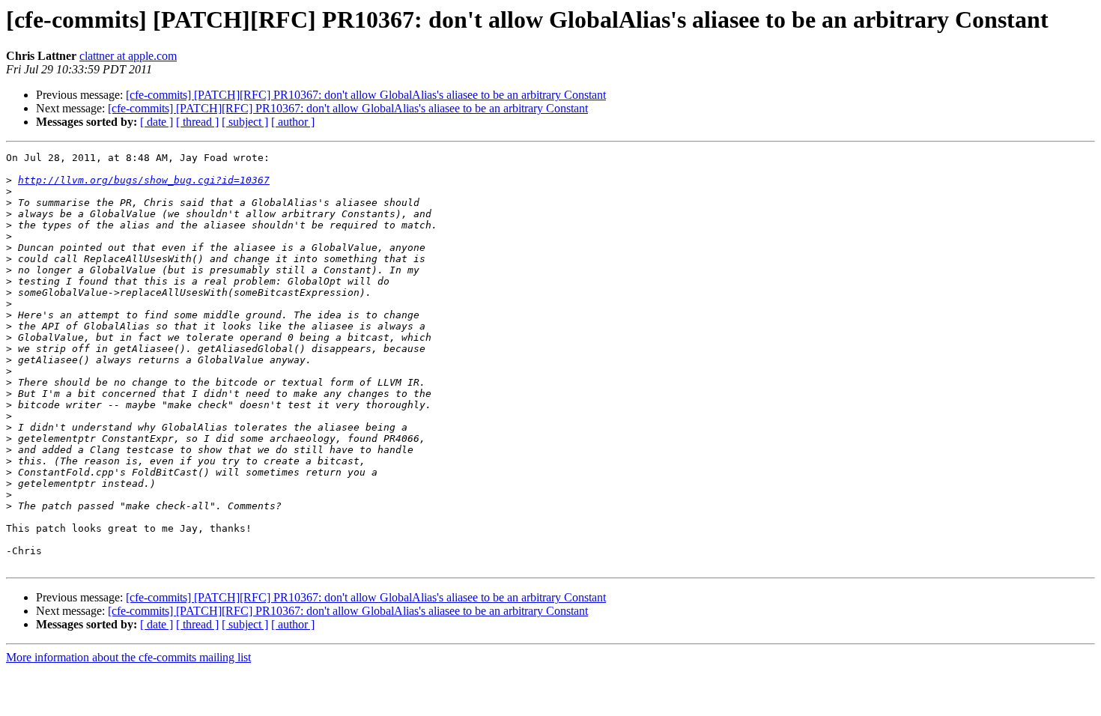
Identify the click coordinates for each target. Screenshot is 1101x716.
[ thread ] (197, 121)
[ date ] (156, 121)
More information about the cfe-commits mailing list (128, 657)
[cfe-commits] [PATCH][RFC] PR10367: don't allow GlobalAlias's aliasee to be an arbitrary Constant (366, 94)
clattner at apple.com (128, 55)
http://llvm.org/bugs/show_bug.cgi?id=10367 (144, 180)
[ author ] (293, 121)
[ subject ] (245, 121)
